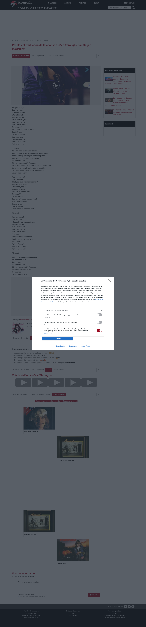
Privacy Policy (85, 346)
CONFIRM (58, 338)
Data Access (73, 346)
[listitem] (73, 310)
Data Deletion (61, 346)
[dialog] (73, 313)
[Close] (110, 281)
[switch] (99, 314)
